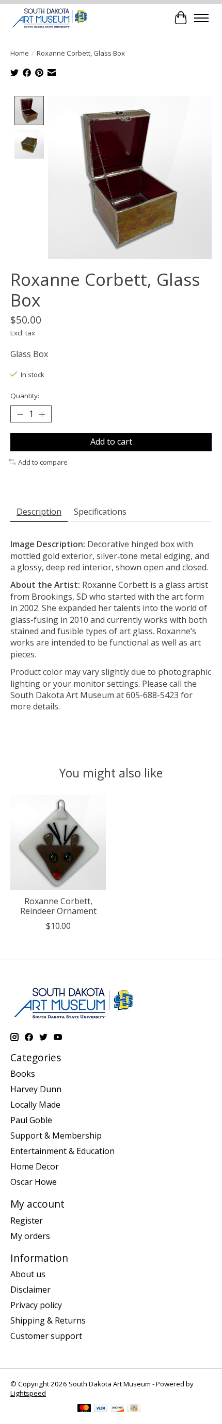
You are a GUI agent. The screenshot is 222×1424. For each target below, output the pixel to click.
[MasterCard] (84, 1409)
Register (26, 1220)
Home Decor (34, 1166)
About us (27, 1274)
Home (19, 53)
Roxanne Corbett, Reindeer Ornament (58, 906)
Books (22, 1073)
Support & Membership (56, 1135)
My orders (30, 1236)
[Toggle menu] (201, 18)
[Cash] (134, 1409)
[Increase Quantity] (42, 414)
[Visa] (100, 1409)
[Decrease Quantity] (20, 414)
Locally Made (35, 1104)
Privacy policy (36, 1305)
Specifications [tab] (100, 511)
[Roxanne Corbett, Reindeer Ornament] (58, 842)
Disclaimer (30, 1289)
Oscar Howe (33, 1182)
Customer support (46, 1336)
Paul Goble (31, 1120)
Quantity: (24, 395)
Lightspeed (28, 1393)
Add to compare (43, 462)
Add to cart (111, 441)
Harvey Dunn (35, 1089)
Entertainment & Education (62, 1151)
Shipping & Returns (48, 1320)
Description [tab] (39, 511)
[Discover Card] (117, 1409)
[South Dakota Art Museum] (49, 17)
